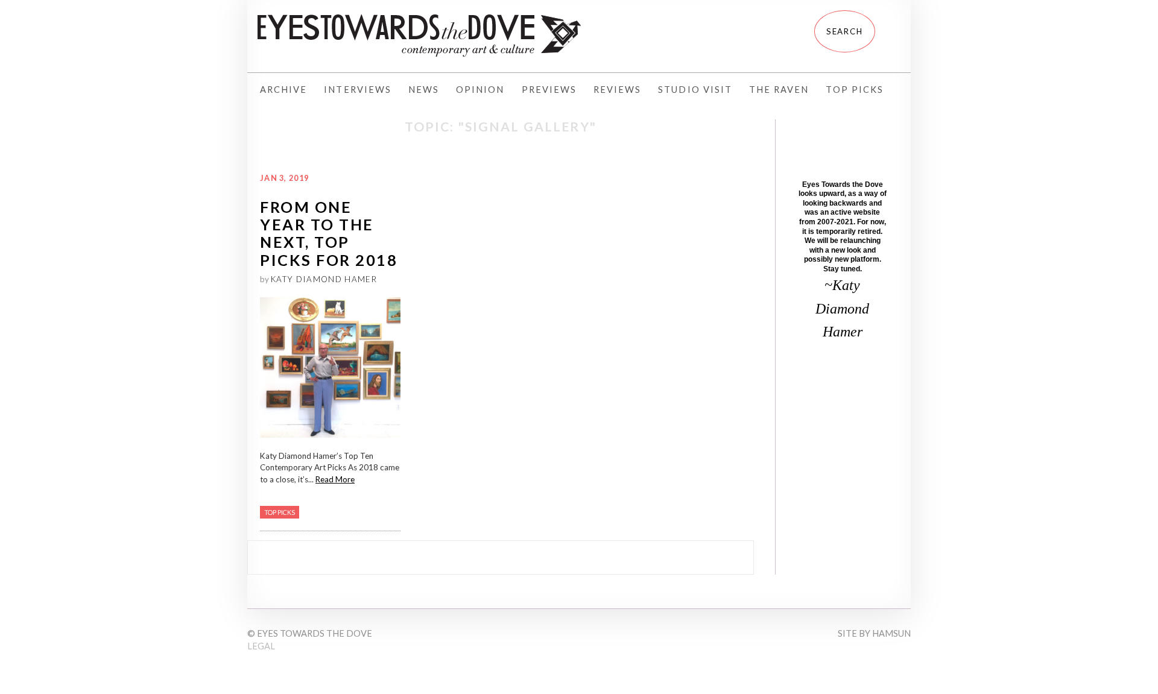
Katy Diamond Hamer (324, 279)
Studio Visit (695, 89)
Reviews (617, 89)
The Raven (779, 89)
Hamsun (891, 633)
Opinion (480, 89)
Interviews (357, 89)
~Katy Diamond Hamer (842, 308)
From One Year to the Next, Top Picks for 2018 (328, 233)
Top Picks (854, 89)
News (423, 89)
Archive (283, 89)
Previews (549, 89)
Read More (335, 479)
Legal (261, 646)
